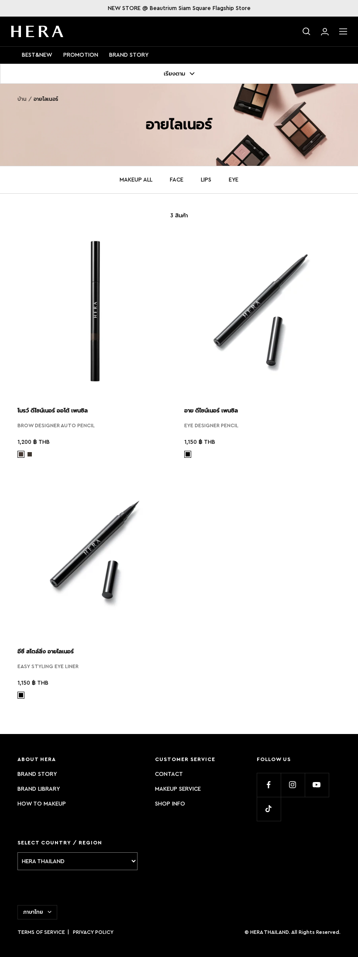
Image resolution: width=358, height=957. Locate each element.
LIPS (206, 179)
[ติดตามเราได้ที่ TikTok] (269, 809)
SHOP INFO (170, 803)
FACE (176, 179)
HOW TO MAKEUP (41, 803)
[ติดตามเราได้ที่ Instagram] (293, 785)
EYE (233, 179)
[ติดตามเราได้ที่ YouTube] (317, 785)
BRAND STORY (128, 55)
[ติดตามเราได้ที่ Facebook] (269, 785)
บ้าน (22, 99)
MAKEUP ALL (136, 179)
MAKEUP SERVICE (178, 789)
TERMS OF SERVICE (41, 932)
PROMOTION (80, 55)
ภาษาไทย (33, 912)
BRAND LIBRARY (38, 789)
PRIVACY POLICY (93, 932)
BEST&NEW (37, 55)
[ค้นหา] (306, 31)
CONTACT (169, 774)
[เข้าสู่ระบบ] (325, 31)
